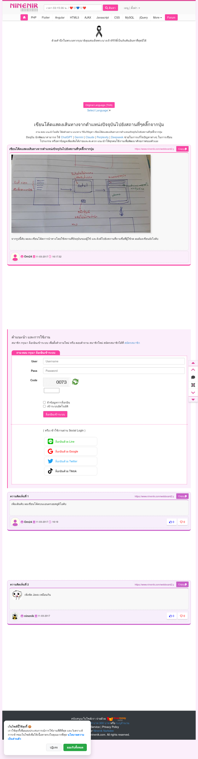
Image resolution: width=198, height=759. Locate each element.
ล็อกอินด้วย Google (66, 451)
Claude (90, 137)
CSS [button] (117, 17)
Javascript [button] (102, 17)
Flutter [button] (46, 17)
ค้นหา (112, 8)
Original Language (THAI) (99, 105)
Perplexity (103, 137)
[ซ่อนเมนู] (193, 385)
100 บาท (93, 723)
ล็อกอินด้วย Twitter (66, 461)
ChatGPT (66, 137)
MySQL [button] (129, 17)
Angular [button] (60, 17)
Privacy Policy (110, 727)
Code (33, 380)
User (34, 361)
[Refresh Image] (74, 381)
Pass (34, 371)
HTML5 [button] (74, 17)
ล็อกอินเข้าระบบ (55, 414)
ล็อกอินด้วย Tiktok (66, 471)
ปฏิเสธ (54, 747)
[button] (24, 17)
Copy (181, 148)
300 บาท (104, 723)
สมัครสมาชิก (132, 343)
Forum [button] (171, 17)
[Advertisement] (99, 75)
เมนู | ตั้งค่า (131, 8)
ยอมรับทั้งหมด (75, 747)
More (156, 17)
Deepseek (117, 137)
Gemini (79, 137)
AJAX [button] (87, 17)
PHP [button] (33, 17)
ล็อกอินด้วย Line (64, 441)
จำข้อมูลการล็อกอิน (58, 402)
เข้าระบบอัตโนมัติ (57, 406)
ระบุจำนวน (122, 723)
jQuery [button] (144, 17)
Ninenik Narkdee (103, 731)
